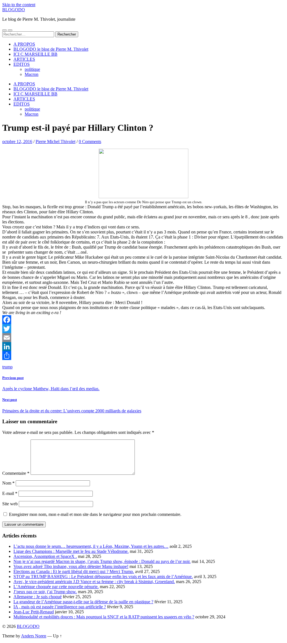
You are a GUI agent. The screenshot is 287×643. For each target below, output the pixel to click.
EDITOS (21, 64)
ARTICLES (24, 59)
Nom (8, 483)
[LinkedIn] (143, 346)
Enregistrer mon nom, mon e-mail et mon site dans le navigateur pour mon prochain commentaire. (95, 514)
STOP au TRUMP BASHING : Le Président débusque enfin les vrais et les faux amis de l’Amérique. (103, 576)
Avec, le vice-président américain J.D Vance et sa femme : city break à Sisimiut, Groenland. (94, 581)
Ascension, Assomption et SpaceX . (45, 556)
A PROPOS (24, 44)
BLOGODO (13, 9)
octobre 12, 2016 (17, 141)
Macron (31, 74)
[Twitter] (143, 328)
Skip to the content (18, 4)
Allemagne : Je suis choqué (37, 596)
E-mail (9, 493)
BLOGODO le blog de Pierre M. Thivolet (50, 49)
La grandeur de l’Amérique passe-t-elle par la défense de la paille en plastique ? (83, 601)
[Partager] (143, 355)
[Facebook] (143, 319)
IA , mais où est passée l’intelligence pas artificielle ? (59, 606)
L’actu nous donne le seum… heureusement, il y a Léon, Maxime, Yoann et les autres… (90, 546)
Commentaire (15, 473)
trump (7, 366)
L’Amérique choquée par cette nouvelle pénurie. (56, 586)
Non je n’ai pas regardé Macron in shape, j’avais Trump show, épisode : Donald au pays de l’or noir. (102, 561)
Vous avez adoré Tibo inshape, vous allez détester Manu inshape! (70, 566)
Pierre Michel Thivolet (55, 141)
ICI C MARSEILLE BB (35, 54)
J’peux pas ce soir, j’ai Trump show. (45, 591)
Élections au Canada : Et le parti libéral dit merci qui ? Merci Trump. (73, 571)
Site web (10, 503)
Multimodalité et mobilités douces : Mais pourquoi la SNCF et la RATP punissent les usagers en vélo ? (103, 616)
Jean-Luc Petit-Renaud (33, 611)
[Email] (143, 337)
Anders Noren (33, 635)
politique (32, 69)
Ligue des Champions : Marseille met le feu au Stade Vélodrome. (71, 551)
